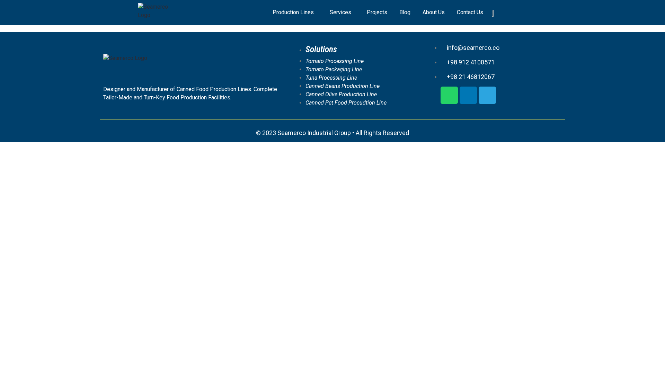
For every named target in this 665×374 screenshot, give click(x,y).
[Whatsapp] (449, 95)
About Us (434, 12)
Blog (404, 12)
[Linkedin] (468, 95)
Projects (377, 12)
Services (340, 12)
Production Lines (293, 12)
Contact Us (470, 12)
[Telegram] (487, 95)
